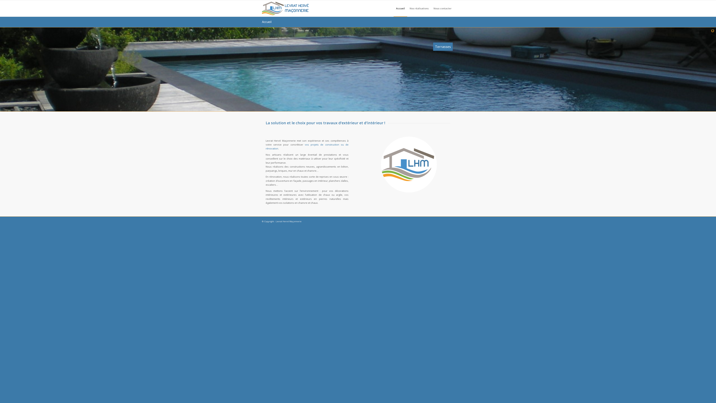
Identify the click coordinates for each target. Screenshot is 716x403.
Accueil (266, 22)
